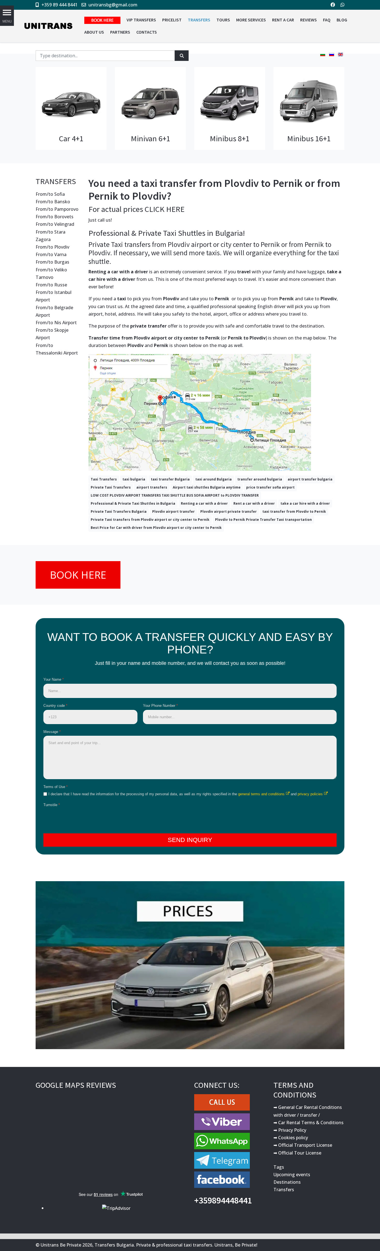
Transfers (283, 1189)
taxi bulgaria (133, 479)
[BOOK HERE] (102, 20)
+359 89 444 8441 (59, 5)
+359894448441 (223, 1200)
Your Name (53, 679)
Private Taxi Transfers (111, 487)
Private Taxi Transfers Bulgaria (119, 511)
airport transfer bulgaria (310, 479)
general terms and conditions (261, 794)
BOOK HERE (78, 575)
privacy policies (310, 794)
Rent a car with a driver (254, 503)
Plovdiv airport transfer (173, 511)
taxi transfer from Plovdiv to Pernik (294, 511)
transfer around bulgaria (259, 479)
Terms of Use (55, 787)
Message (52, 732)
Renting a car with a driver (204, 503)
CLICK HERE (164, 209)
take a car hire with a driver (305, 503)
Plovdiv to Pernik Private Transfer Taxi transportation (263, 519)
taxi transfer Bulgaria (170, 479)
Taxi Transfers (104, 479)
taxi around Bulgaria (213, 479)
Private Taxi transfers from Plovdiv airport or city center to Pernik (150, 519)
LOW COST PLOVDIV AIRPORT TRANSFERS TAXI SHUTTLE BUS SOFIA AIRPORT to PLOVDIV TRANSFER (175, 495)
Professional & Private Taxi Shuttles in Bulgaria (133, 503)
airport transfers (151, 487)
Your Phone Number (160, 705)
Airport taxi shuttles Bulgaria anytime (207, 487)
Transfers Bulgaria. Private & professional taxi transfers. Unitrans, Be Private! (176, 1245)
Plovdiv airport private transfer (228, 511)
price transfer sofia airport (270, 487)
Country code (55, 705)
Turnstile (51, 805)
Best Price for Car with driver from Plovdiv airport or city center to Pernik (156, 527)
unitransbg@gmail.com (112, 5)
